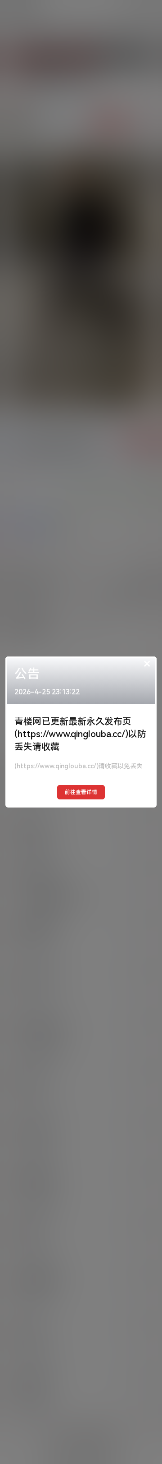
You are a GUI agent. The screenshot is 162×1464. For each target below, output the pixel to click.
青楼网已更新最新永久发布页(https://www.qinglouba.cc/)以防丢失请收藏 (80, 734)
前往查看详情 (81, 792)
